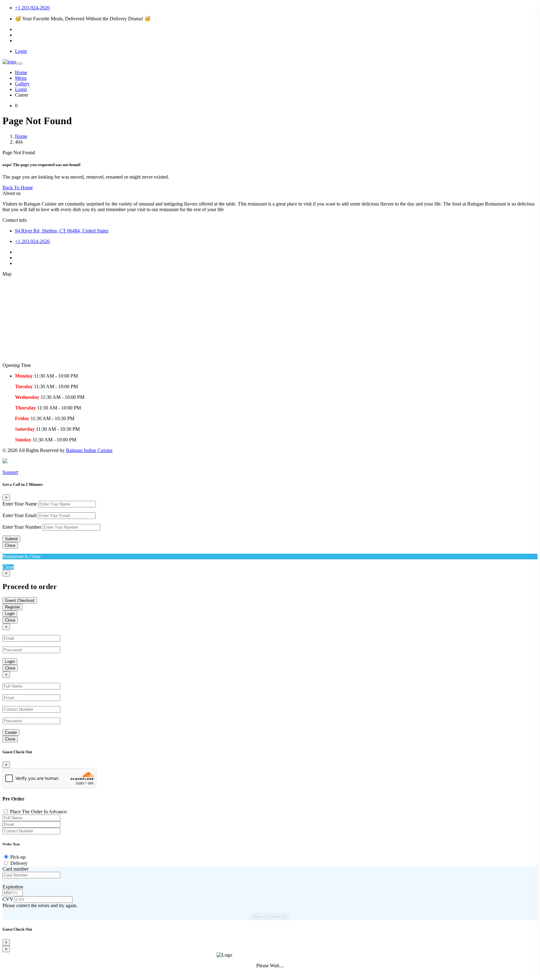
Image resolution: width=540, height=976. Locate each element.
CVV (8, 899)
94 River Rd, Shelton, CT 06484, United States (61, 230)
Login (21, 89)
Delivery (19, 863)
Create (11, 732)
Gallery (22, 83)
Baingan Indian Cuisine (89, 450)
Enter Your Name (19, 503)
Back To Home (17, 187)
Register (12, 607)
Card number (15, 869)
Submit (11, 538)
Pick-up (18, 857)
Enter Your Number (21, 527)
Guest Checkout (19, 600)
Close (10, 545)
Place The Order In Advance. (39, 811)
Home (21, 72)
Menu (21, 78)
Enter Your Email (19, 515)
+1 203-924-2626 (32, 7)
